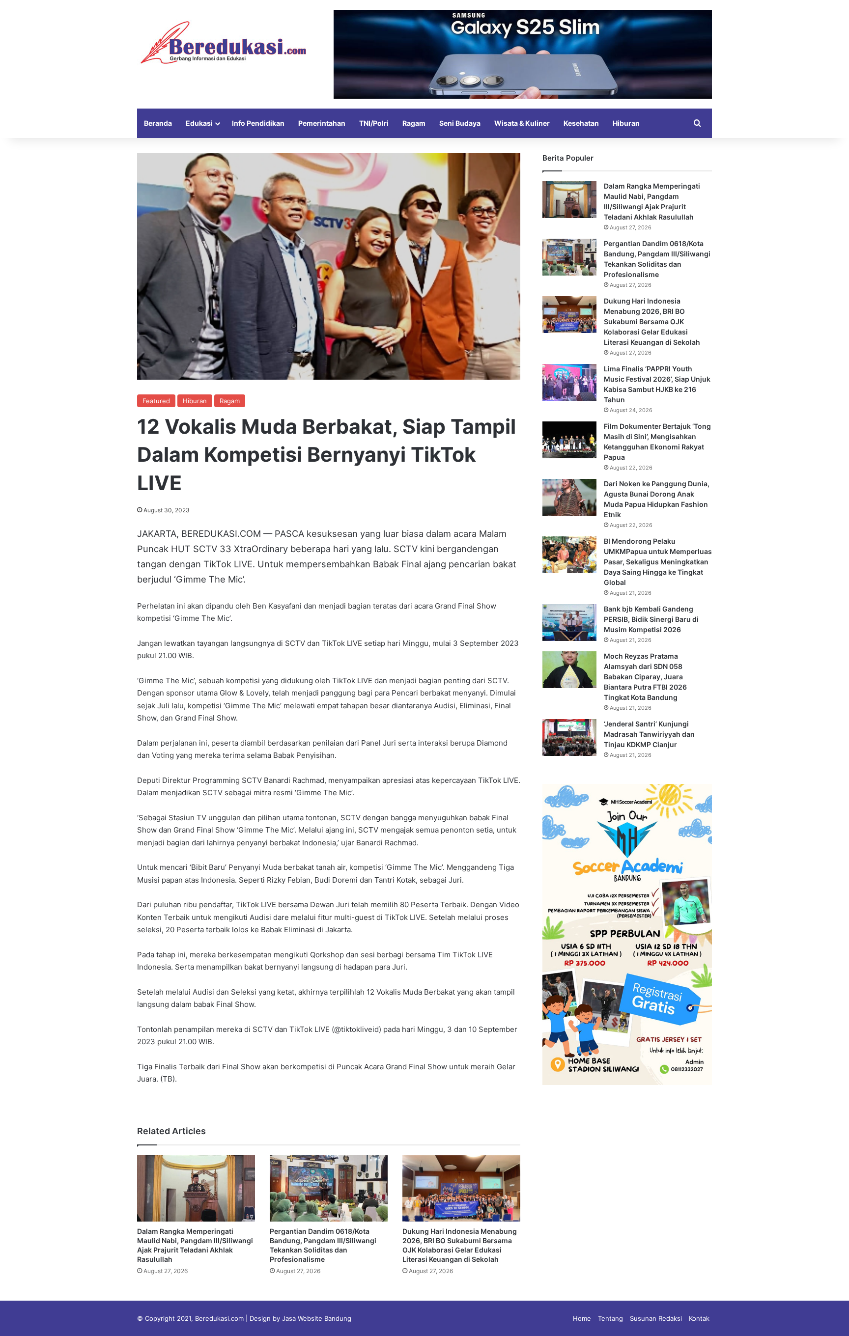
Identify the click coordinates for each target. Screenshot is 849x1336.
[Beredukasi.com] (223, 42)
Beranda (158, 123)
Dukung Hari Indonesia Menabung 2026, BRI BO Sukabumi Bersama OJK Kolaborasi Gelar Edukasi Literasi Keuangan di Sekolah (652, 321)
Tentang (610, 1318)
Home (582, 1318)
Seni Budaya (460, 123)
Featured (156, 401)
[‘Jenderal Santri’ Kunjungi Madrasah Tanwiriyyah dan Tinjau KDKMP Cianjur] (569, 737)
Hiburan (626, 123)
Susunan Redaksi (656, 1318)
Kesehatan (581, 123)
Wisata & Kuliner (522, 123)
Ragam (413, 123)
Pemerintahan (321, 123)
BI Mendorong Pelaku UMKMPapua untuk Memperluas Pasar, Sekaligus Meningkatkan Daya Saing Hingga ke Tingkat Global (658, 561)
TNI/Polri (374, 123)
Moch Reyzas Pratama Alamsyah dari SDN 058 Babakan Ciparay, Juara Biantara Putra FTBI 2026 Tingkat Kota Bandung (645, 676)
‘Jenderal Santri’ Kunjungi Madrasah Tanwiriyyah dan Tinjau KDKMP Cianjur (649, 734)
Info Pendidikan (258, 123)
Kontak (699, 1318)
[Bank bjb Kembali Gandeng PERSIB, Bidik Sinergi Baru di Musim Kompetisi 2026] (569, 622)
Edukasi (199, 123)
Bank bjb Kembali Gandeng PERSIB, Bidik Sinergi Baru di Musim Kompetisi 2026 (651, 619)
